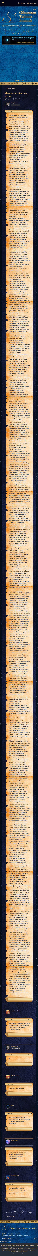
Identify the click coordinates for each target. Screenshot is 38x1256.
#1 (31, 111)
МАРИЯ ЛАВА (15, 1011)
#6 (31, 1149)
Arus (12, 1105)
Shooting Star (15, 1175)
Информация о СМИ (5, 1241)
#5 (31, 1113)
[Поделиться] (29, 111)
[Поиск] (19, 3)
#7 (31, 1184)
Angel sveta (14, 1140)
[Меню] (3, 3)
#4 (31, 1084)
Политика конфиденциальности (19, 1251)
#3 (31, 1054)
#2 (31, 1019)
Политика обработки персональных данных (16, 1236)
